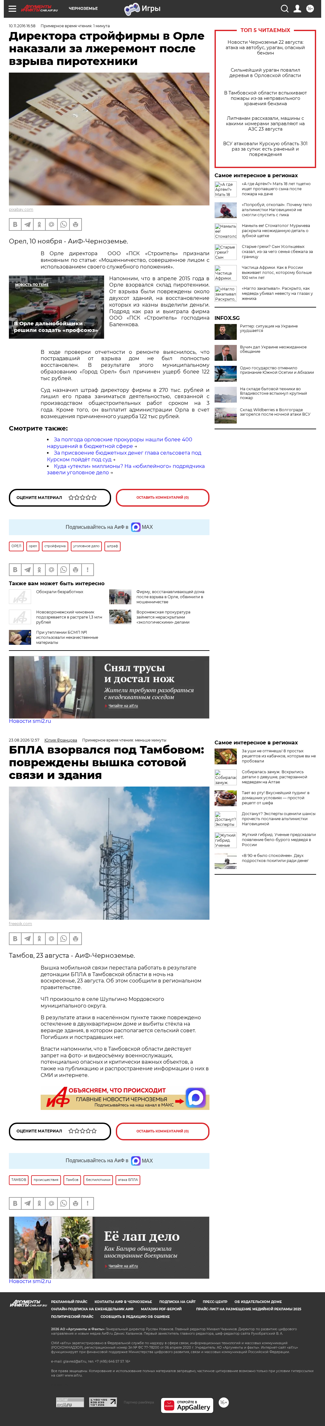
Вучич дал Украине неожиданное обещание (273, 349)
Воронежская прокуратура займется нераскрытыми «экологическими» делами (163, 617)
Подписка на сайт (177, 1302)
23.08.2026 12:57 (24, 740)
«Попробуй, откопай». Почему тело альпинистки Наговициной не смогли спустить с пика (277, 209)
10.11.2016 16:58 (22, 25)
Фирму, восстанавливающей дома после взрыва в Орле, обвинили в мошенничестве (170, 596)
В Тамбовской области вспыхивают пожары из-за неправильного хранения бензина (265, 98)
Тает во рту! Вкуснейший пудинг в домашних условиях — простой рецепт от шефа (275, 797)
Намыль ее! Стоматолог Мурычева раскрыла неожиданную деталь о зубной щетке (276, 230)
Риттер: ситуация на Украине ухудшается (269, 328)
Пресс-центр (215, 1302)
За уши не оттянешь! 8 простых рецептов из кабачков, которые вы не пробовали (279, 756)
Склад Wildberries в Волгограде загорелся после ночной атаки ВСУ (275, 412)
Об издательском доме (258, 1302)
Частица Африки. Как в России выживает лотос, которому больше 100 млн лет (277, 272)
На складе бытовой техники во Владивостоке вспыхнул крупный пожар (273, 393)
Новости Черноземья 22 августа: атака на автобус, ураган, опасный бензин (265, 48)
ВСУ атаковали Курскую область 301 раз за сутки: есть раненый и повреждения (265, 149)
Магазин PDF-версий (161, 1309)
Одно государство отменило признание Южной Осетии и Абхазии (277, 370)
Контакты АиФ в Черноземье (123, 1302)
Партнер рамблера (139, 1402)
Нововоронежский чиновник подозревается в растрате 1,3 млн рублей (69, 617)
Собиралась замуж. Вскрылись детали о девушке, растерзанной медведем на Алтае (274, 776)
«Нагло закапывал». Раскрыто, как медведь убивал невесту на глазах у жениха (277, 293)
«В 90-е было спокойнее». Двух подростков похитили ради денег (275, 858)
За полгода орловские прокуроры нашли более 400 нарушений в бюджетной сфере (119, 443)
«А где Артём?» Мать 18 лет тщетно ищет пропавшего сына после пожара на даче (276, 188)
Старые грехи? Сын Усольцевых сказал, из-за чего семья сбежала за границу (277, 251)
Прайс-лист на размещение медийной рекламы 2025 (248, 1309)
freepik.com (20, 923)
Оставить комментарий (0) (162, 498)
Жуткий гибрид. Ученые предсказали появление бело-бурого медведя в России (279, 839)
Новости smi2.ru (30, 721)
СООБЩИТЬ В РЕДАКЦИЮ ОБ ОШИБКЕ (135, 1317)
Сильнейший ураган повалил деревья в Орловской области (265, 73)
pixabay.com (21, 209)
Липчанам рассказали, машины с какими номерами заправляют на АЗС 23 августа (265, 124)
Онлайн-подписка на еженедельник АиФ (92, 1309)
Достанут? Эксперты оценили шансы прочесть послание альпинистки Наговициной (278, 818)
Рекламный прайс (69, 1302)
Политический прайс (72, 1317)
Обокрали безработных (59, 591)
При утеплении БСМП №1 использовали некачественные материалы (67, 637)
